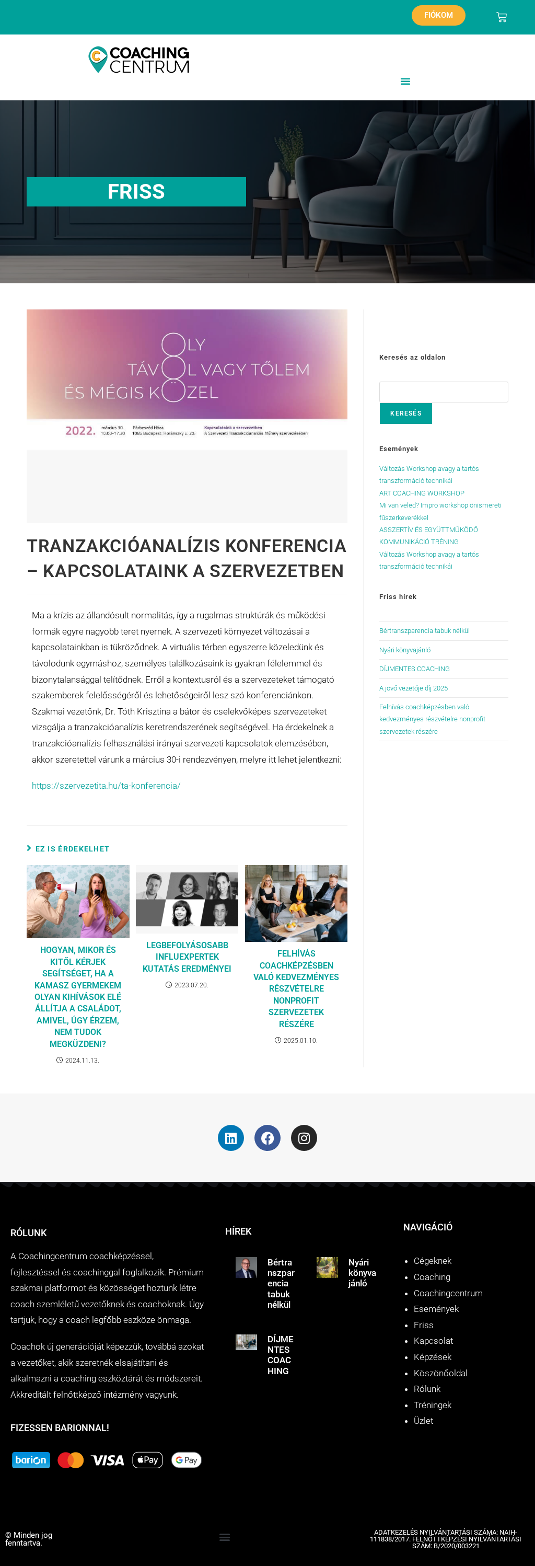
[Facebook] (267, 1138)
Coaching (432, 1277)
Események (436, 1309)
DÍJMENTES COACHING (414, 669)
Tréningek (432, 1405)
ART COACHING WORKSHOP (421, 493)
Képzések (432, 1357)
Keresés (405, 413)
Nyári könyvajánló (405, 650)
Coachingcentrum (448, 1293)
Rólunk (427, 1389)
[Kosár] (501, 17)
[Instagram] (304, 1138)
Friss (424, 1325)
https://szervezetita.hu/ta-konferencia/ (106, 785)
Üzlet (423, 1420)
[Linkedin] (231, 1138)
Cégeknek (432, 1261)
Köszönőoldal (441, 1373)
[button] (405, 81)
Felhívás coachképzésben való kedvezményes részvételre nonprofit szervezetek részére (296, 989)
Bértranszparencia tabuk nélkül (424, 631)
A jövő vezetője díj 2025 (413, 688)
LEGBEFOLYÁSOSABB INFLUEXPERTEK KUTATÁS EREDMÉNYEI (187, 957)
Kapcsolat (433, 1340)
